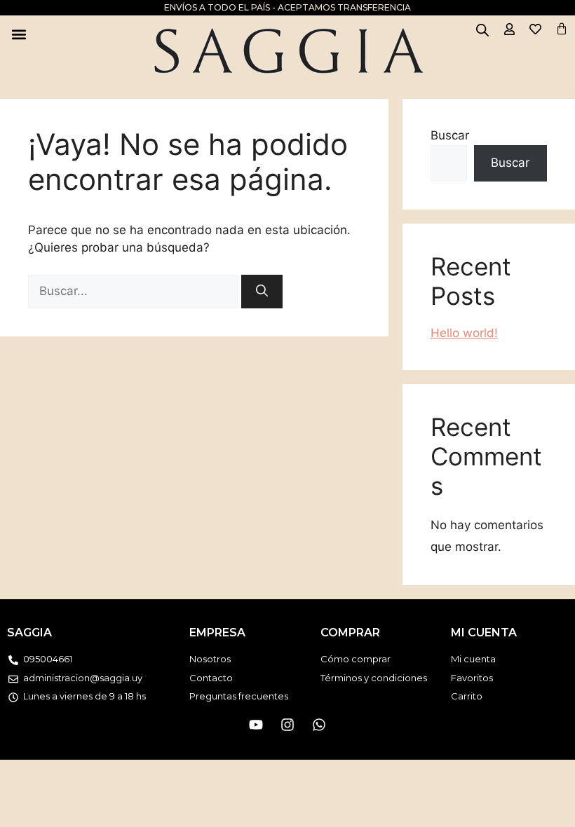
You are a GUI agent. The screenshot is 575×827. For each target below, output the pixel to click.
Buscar (450, 135)
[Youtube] (256, 725)
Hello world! (464, 333)
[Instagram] (287, 725)
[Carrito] (561, 28)
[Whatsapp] (319, 725)
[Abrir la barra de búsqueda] (482, 30)
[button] (18, 34)
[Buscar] (262, 291)
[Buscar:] (134, 291)
